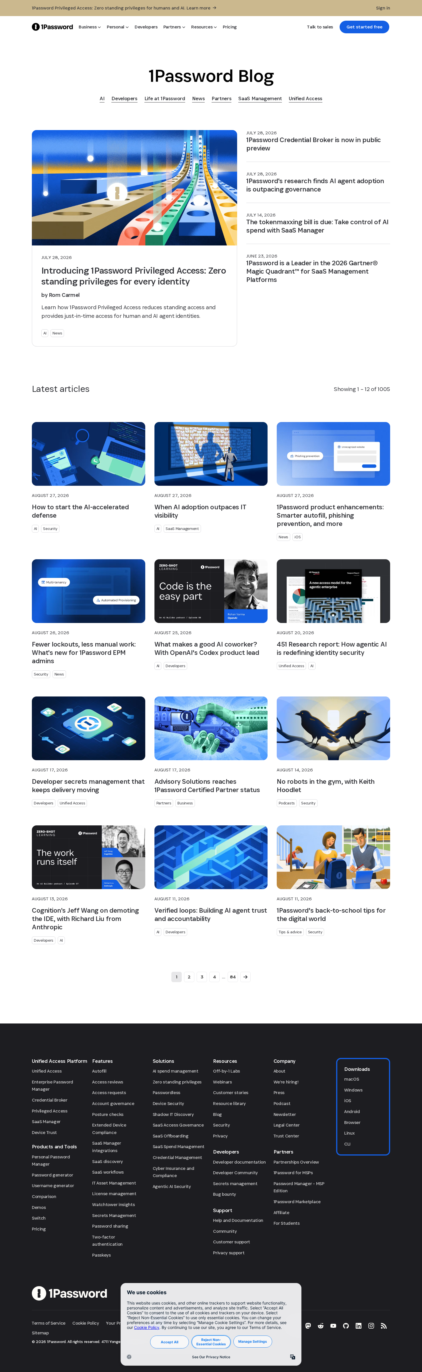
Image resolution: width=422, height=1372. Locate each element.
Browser (352, 1122)
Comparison (44, 1196)
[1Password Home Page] (52, 27)
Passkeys (101, 1255)
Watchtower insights (113, 1204)
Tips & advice (290, 931)
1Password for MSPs (293, 1173)
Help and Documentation (238, 1220)
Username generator (53, 1186)
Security (50, 528)
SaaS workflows (108, 1172)
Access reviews (107, 1082)
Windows (353, 1090)
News (57, 333)
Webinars (222, 1082)
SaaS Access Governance (178, 1125)
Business (185, 803)
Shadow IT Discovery (173, 1114)
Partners (163, 803)
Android (352, 1111)
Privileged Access (49, 1111)
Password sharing (110, 1226)
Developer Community (235, 1173)
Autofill (99, 1071)
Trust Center (286, 1136)
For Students (287, 1223)
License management (114, 1194)
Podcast (282, 1103)
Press (279, 1093)
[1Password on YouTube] (333, 1326)
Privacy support (228, 1253)
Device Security (168, 1103)
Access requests (109, 1093)
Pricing (39, 1229)
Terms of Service (48, 1323)
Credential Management (177, 1157)
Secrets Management (114, 1215)
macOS (351, 1079)
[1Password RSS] (384, 1326)
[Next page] (245, 977)
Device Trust (44, 1132)
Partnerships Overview (296, 1162)
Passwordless (166, 1093)
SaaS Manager (46, 1122)
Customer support (231, 1242)
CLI (347, 1144)
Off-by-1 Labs (226, 1071)
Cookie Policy (85, 1323)
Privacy (220, 1136)
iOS (298, 536)
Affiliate (281, 1213)
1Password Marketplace (297, 1202)
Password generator (52, 1175)
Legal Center (287, 1125)
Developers (175, 665)
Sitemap (40, 1333)
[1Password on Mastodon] (308, 1326)
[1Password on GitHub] (346, 1326)
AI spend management (175, 1071)
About (279, 1071)
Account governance (113, 1103)
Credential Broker (49, 1100)
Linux (349, 1133)
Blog (217, 1114)
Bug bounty (224, 1194)
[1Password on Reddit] (321, 1326)
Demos (39, 1207)
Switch (39, 1218)
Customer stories (230, 1093)
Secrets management (235, 1184)
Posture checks (107, 1114)
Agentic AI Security (172, 1186)
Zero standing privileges (177, 1082)
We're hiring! (286, 1082)
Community (225, 1231)
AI (44, 333)
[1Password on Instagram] (371, 1326)
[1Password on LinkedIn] (358, 1326)
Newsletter (285, 1114)
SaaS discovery (107, 1161)
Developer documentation (239, 1162)
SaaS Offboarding (171, 1136)
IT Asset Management (114, 1183)
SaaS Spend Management (178, 1146)
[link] (364, 27)
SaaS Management (182, 528)
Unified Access (291, 665)
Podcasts (287, 803)
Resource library (229, 1103)
